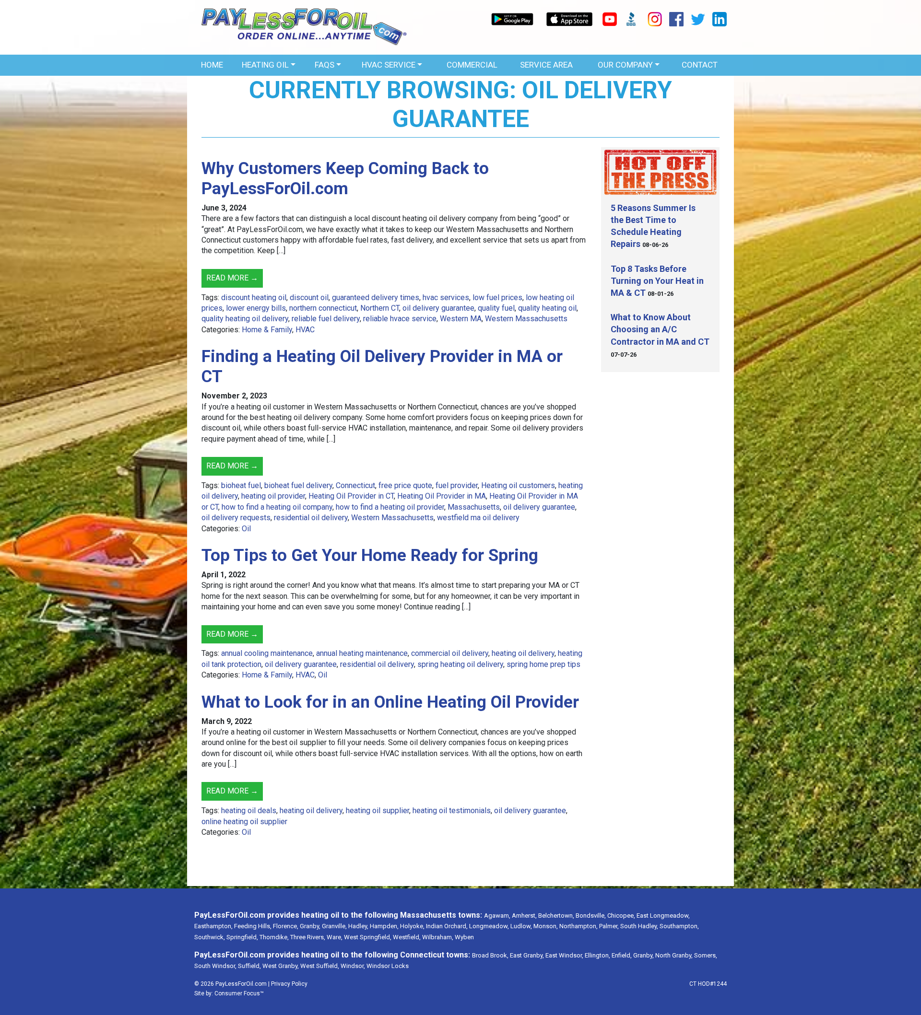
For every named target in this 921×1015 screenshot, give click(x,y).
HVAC (305, 329)
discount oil (309, 297)
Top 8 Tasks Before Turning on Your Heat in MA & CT (657, 281)
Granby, (310, 926)
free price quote (405, 485)
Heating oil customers (518, 485)
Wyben (464, 937)
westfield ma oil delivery (478, 517)
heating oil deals (248, 810)
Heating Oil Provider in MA (441, 496)
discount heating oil (253, 297)
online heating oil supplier (244, 821)
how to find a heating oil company (277, 507)
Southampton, (679, 926)
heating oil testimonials (452, 810)
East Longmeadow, (663, 915)
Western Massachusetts (526, 318)
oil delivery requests (236, 517)
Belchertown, (556, 915)
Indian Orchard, (447, 926)
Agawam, (497, 915)
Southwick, (209, 937)
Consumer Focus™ (239, 993)
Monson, (545, 926)
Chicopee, (621, 915)
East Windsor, (564, 955)
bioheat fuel (241, 485)
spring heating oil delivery (460, 664)
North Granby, (674, 955)
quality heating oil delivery (244, 318)
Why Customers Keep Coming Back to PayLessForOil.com (345, 178)
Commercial (472, 65)
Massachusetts (474, 507)
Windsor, (353, 965)
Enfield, (622, 955)
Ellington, (597, 955)
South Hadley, (639, 926)
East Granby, (527, 955)
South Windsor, (215, 965)
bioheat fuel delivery (298, 485)
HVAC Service (388, 65)
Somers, (705, 955)
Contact (700, 65)
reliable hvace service (400, 318)
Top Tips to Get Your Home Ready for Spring (369, 555)
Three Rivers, (307, 937)
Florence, (285, 926)
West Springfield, (367, 937)
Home (212, 65)
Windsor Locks (387, 965)
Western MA (461, 318)
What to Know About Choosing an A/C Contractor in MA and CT (660, 329)
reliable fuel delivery (326, 318)
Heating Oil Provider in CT (351, 496)
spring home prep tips (543, 664)
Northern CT (379, 308)
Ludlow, (521, 926)
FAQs (324, 65)
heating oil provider (273, 496)
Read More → (232, 277)
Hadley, (358, 926)
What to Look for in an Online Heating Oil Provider (390, 702)
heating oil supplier (377, 810)
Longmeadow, (489, 926)
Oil (246, 528)
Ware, (334, 937)
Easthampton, (213, 926)
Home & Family (267, 329)
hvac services (446, 297)
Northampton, (578, 926)
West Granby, (280, 965)
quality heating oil (547, 308)
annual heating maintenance (362, 653)
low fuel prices (497, 297)
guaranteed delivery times (375, 297)
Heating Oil (265, 65)
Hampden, (384, 926)
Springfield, (242, 937)
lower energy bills (256, 308)
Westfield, (407, 937)
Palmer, (609, 926)
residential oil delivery (311, 517)
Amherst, (524, 915)
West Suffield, (319, 965)
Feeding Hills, (253, 926)
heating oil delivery (523, 653)
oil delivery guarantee (438, 308)
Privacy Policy (289, 983)
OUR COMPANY (625, 65)
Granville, (334, 926)
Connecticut (355, 485)
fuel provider (457, 485)
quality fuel (496, 308)
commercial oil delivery (449, 653)
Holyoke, (412, 926)
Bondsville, (591, 915)
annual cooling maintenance (267, 653)
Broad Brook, (490, 955)
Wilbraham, (437, 937)
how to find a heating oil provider (390, 507)
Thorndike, (274, 937)
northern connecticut (323, 308)
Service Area (546, 65)
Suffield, (249, 965)
